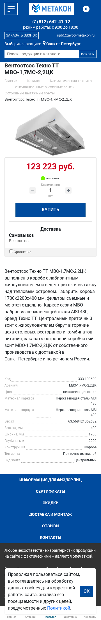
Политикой (58, 608)
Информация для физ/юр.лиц (50, 480)
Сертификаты (50, 491)
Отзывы (50, 526)
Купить (50, 209)
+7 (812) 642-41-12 (50, 21)
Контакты (50, 537)
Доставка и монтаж (50, 514)
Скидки (51, 503)
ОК (86, 591)
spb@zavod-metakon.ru (76, 35)
